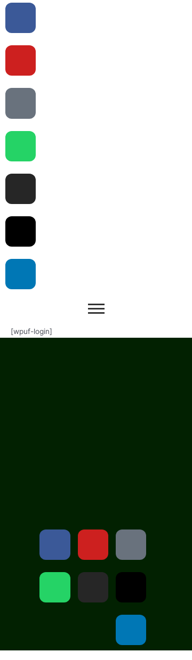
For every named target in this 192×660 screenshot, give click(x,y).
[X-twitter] (20, 231)
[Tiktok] (20, 103)
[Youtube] (20, 60)
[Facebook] (54, 544)
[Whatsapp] (20, 146)
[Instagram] (20, 189)
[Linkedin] (20, 274)
